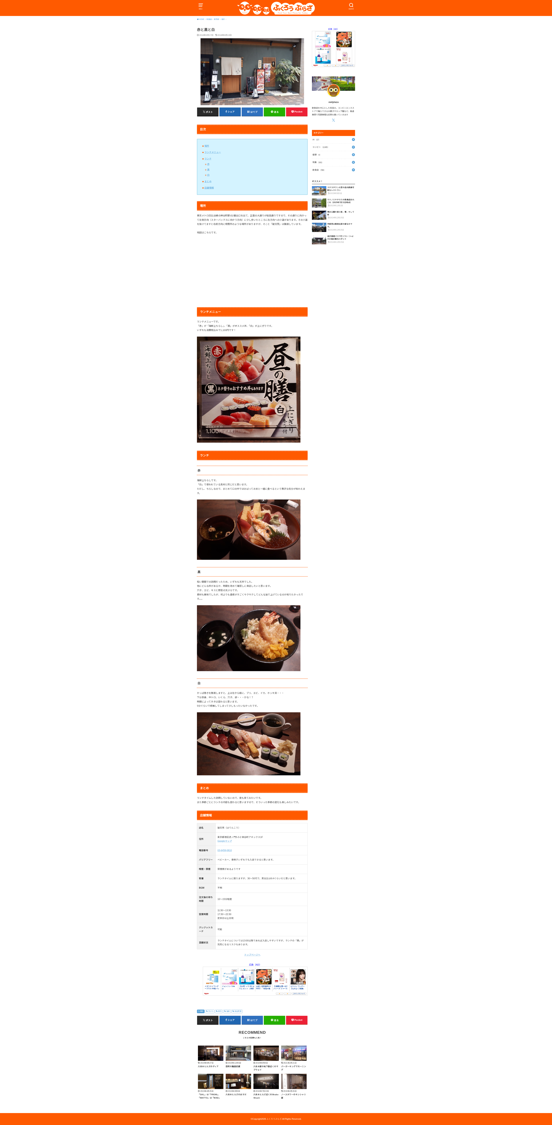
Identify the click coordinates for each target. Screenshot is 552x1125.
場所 (206, 146)
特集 (317, 162)
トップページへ (252, 954)
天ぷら (210, 1011)
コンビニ (320, 147)
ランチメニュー (212, 152)
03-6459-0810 (224, 850)
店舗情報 (209, 187)
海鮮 (228, 1011)
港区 (202, 1011)
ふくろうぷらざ (274, 1119)
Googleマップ (224, 841)
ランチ (207, 158)
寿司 (220, 1011)
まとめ (207, 181)
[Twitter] (333, 120)
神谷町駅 (238, 1011)
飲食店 (318, 170)
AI (316, 139)
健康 (316, 155)
